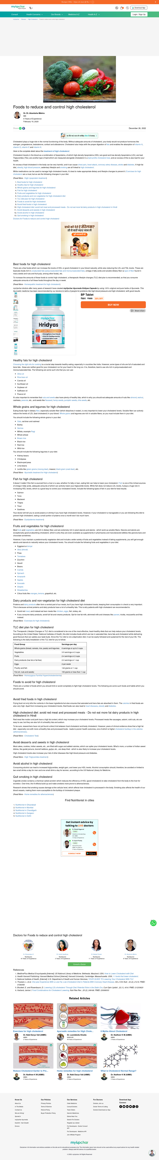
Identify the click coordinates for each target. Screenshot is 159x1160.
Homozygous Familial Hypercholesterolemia (42, 675)
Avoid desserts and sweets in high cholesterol (36, 210)
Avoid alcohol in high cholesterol (30, 212)
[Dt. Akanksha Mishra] (130, 945)
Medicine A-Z (73, 14)
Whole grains (65, 413)
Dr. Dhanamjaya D (28, 954)
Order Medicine (72, 1103)
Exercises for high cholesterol (36, 620)
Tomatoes (21, 556)
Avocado (21, 583)
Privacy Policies (46, 1103)
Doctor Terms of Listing (100, 1106)
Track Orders (71, 1110)
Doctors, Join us (98, 1103)
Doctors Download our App (101, 1110)
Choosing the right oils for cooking (27, 364)
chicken (60, 611)
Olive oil (20, 373)
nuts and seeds (48, 397)
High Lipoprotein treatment (35, 178)
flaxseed (48, 400)
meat (28, 611)
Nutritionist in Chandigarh (26, 810)
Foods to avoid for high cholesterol (31, 201)
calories (126, 703)
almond (133, 397)
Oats (19, 421)
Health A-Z (92, 14)
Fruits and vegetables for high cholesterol (34, 193)
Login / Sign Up (139, 14)
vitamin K (37, 147)
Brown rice (21, 438)
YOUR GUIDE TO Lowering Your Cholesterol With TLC (111, 979)
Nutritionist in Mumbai (24, 807)
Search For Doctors (73, 1120)
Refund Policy (45, 1110)
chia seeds (82, 400)
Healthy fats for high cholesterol (30, 184)
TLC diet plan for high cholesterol (30, 198)
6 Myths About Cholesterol (114, 1031)
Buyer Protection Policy (48, 1113)
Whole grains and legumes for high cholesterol (36, 187)
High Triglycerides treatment (36, 757)
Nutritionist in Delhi (23, 815)
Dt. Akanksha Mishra (131, 954)
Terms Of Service (46, 1106)
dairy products (30, 604)
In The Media (19, 1106)
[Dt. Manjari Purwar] (96, 945)
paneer (116, 614)
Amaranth (21, 576)
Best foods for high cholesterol (29, 182)
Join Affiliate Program (74, 1135)
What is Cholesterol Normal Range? (118, 1070)
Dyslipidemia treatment (33, 519)
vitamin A (139, 144)
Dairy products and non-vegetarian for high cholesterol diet (41, 196)
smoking (63, 167)
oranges (33, 593)
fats (108, 144)
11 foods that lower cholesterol (125, 976)
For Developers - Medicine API (76, 1131)
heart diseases (92, 706)
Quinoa (20, 428)
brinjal (29, 546)
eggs (66, 611)
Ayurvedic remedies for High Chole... (75, 1031)
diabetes (130, 164)
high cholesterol (87, 167)
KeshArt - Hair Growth (22, 1123)
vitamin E (26, 147)
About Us (18, 1103)
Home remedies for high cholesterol (75, 1070)
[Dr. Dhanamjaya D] (28, 945)
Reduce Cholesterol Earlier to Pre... (30, 1070)
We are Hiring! (19, 1113)
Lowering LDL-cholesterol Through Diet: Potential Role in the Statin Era (73, 987)
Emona (17, 1126)
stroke (120, 164)
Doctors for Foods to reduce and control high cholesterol (36, 218)
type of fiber (129, 270)
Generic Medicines (73, 1113)
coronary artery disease (107, 164)
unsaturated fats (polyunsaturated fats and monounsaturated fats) (58, 270)
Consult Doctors (72, 1106)
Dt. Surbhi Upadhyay (62, 954)
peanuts (24, 400)
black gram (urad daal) (65, 469)
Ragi (33, 431)
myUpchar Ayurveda (21, 1120)
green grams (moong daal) (37, 469)
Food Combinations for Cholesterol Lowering (50, 990)
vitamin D (17, 147)
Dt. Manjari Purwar (96, 954)
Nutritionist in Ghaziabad (25, 804)
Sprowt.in (18, 1116)
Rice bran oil (22, 377)
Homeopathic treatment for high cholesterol (42, 284)
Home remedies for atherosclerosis (38, 794)
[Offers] (116, 7)
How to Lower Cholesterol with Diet (119, 973)
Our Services (72, 1100)
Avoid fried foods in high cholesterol (32, 204)
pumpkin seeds (70, 400)
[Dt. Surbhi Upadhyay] (62, 945)
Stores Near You (72, 1116)
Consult (14, 14)
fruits (20, 530)
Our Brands (56, 14)
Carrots (20, 569)
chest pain (82, 164)
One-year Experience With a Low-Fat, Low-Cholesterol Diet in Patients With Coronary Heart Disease (73, 982)
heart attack (92, 164)
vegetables (30, 530)
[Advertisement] (79, 38)
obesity (20, 167)
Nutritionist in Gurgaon (24, 813)
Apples (20, 580)
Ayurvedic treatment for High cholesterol (40, 472)
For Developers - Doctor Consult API (77, 1127)
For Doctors (98, 1100)
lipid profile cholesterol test (99, 157)
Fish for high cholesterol (27, 190)
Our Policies (46, 1100)
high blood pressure (32, 167)
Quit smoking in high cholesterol (30, 215)
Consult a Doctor (79, 964)
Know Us (18, 1100)
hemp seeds (58, 400)
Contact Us (18, 1110)
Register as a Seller (73, 1123)
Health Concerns (33, 14)
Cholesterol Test (31, 735)
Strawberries (22, 590)
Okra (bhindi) (22, 549)
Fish (120, 483)
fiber (38, 410)
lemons (41, 593)
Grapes (20, 586)
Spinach (20, 573)
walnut (140, 397)
